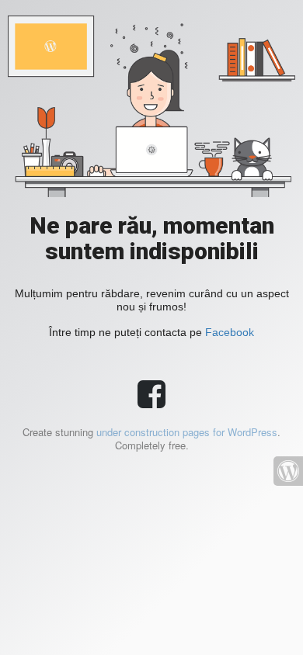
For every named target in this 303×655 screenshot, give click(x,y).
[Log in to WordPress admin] (288, 471)
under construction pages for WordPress (186, 432)
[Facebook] (151, 401)
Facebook (229, 332)
